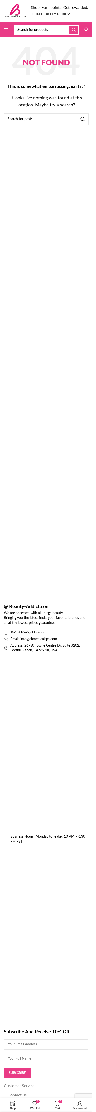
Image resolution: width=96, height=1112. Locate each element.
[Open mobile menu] (6, 30)
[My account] (86, 30)
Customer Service (19, 1086)
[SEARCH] (73, 30)
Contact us (17, 1095)
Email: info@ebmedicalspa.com (33, 639)
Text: (14, 632)
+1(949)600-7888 (31, 632)
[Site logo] (15, 11)
